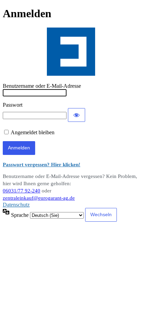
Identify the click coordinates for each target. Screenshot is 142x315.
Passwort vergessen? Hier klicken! (41, 164)
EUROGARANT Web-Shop (71, 52)
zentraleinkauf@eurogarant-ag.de (39, 198)
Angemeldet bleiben (32, 132)
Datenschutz (16, 205)
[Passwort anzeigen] (76, 115)
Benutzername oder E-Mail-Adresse (42, 86)
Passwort (12, 105)
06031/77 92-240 (21, 190)
